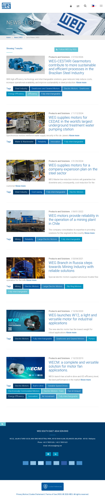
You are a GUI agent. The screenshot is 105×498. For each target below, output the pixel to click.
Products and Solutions (59, 57)
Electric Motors (76, 192)
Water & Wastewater (24, 141)
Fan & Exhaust (74, 391)
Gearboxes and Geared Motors (46, 88)
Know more (81, 82)
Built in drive (38, 386)
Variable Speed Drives (58, 386)
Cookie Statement (36, 494)
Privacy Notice (22, 494)
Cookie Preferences (55, 487)
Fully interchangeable (50, 94)
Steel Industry (21, 88)
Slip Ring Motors (74, 286)
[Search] (85, 6)
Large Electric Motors (47, 239)
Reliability (42, 141)
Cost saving (37, 192)
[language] (94, 6)
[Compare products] (78, 6)
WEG (5, 6)
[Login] (70, 6)
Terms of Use (51, 494)
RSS (59, 494)
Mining (18, 239)
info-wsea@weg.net (55, 446)
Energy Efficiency (16, 94)
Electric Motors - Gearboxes (76, 88)
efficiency (32, 94)
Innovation (55, 141)
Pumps (92, 338)
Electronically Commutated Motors (23, 391)
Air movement (48, 396)
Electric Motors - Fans (54, 391)
